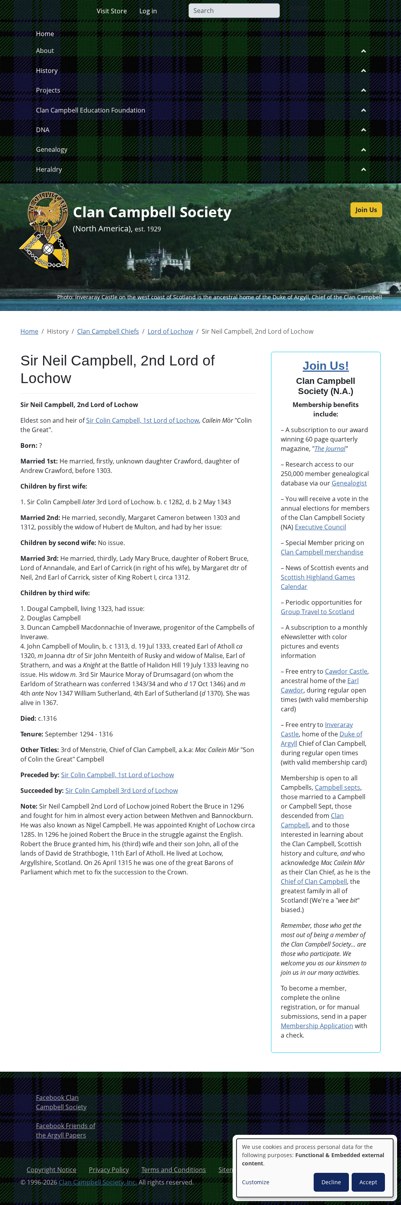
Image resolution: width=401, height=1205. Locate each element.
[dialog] (315, 1168)
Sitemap (231, 1169)
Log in (148, 11)
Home (45, 33)
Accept (368, 1182)
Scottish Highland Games (318, 577)
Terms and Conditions (173, 1169)
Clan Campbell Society (152, 212)
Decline (331, 1182)
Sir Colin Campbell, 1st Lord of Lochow (142, 420)
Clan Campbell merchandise (322, 552)
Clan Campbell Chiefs (108, 331)
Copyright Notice (51, 1169)
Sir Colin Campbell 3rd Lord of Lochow (121, 790)
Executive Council (320, 527)
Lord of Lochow (170, 331)
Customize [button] (255, 1182)
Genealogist (349, 483)
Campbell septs (337, 787)
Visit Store (112, 11)
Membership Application (317, 1025)
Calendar (294, 586)
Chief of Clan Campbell (314, 881)
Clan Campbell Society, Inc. (98, 1182)
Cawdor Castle (346, 671)
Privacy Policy (109, 1169)
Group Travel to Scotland (317, 611)
